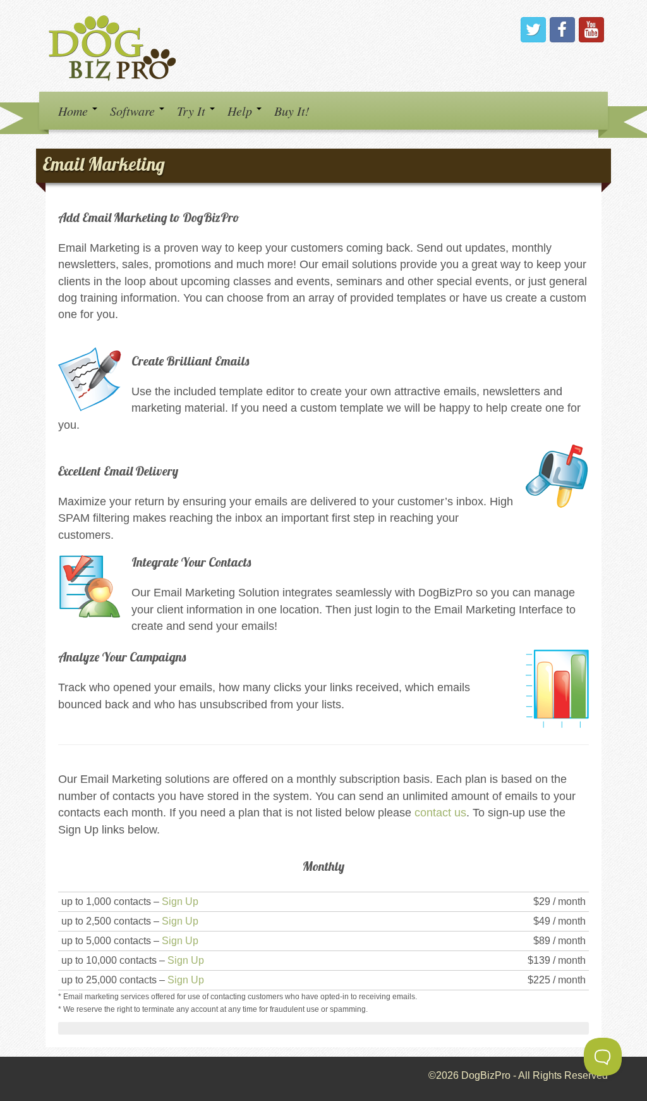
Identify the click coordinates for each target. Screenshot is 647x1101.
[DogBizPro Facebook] (562, 29)
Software (134, 110)
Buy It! (292, 110)
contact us (440, 812)
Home (74, 110)
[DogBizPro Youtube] (591, 29)
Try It (193, 110)
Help (241, 110)
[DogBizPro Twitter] (533, 29)
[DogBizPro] (114, 45)
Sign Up (180, 901)
